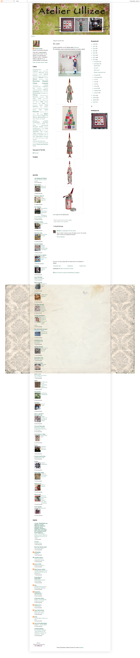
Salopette (35, 120)
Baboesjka (35, 74)
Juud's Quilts (37, 185)
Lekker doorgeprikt (44, 463)
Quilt (46, 113)
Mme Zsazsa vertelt (39, 569)
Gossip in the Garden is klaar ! (44, 475)
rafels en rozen (38, 222)
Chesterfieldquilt (37, 86)
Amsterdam (45, 71)
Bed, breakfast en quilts (40, 329)
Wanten (34, 139)
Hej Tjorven (37, 207)
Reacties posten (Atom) (67, 268)
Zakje (34, 146)
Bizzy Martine (38, 282)
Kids (43, 103)
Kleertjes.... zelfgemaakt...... (38, 592)
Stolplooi (46, 127)
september (97, 77)
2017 (94, 46)
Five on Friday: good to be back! (40, 618)
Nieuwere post (57, 266)
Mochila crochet (43, 485)
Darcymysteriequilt (37, 90)
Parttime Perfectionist (40, 547)
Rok (44, 117)
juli (95, 79)
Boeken (41, 77)
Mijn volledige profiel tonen (40, 62)
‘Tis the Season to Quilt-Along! (40, 180)
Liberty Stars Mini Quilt (44, 258)
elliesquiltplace (38, 340)
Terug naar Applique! (44, 295)
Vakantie (41, 134)
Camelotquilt (35, 85)
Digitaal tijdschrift (43, 91)
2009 (94, 97)
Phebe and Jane (38, 363)
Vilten (36, 138)
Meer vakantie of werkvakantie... (44, 332)
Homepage (70, 266)
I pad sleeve (37, 606)
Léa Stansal (44, 106)
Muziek (46, 109)
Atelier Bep (37, 391)
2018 (94, 44)
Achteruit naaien (38, 359)
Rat (37, 117)
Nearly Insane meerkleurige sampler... (44, 247)
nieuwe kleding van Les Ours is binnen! (44, 418)
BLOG (33, 36)
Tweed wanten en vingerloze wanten (39, 559)
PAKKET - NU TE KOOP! (40, 625)
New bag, (43, 508)
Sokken (34, 125)
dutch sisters (37, 507)
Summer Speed (38, 543)
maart (96, 88)
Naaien (36, 111)
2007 (94, 102)
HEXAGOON (37, 552)
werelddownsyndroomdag (39, 141)
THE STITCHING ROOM (40, 623)
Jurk (41, 102)
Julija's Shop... (38, 564)
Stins (35, 617)
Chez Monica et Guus (39, 434)
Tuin (41, 131)
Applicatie (41, 72)
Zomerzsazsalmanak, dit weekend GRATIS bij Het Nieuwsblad (40, 572)
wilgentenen (35, 142)
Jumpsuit (37, 101)
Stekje (36, 461)
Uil (44, 133)
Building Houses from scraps (40, 82)
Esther (59, 230)
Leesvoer (35, 108)
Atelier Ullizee (38, 48)
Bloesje (39, 76)
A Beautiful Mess (39, 598)
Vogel (46, 138)
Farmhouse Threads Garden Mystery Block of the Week (40, 429)
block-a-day (37, 374)
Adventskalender (37, 69)
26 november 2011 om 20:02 (68, 230)
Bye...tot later (43, 404)
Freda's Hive (37, 494)
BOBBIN (36, 266)
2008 (94, 100)
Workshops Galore (39, 457)
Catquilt (46, 85)
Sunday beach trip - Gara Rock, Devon (39, 612)
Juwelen (46, 101)
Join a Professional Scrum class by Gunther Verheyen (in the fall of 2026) (40, 536)
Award (46, 72)
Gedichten (35, 97)
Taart (46, 128)
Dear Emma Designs (44, 235)
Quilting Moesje (38, 244)
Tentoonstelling (37, 130)
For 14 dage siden (38, 548)
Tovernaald (37, 293)
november (97, 63)
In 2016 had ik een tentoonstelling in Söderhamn (44, 384)
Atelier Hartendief (39, 315)
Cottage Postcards (39, 426)
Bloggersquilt (45, 76)
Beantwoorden (61, 237)
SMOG (43, 123)
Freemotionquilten (44, 95)
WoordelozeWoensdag (42, 144)
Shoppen (66, 221)
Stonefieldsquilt (36, 128)
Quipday (39, 115)
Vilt (33, 138)
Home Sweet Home (39, 472)
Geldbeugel (42, 97)
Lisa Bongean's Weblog (40, 178)
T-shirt (42, 128)
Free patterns (38, 594)
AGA (47, 69)
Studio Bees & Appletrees (38, 578)
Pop (62, 221)
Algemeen (35, 71)
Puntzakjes (97, 65)
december (97, 61)
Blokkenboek (35, 77)
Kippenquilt (35, 105)
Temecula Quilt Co (39, 196)
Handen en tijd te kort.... (44, 285)
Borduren (46, 77)
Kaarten (35, 103)
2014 (94, 53)
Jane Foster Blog (39, 610)
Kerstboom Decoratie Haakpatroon (39, 580)
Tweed (34, 133)
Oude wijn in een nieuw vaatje (44, 349)
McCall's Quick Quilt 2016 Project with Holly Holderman (44, 499)
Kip (47, 103)
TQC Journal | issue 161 (43, 198)
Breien (35, 79)
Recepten (40, 117)
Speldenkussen (44, 125)
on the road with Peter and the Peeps (40, 376)
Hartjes (40, 100)
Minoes (34, 109)
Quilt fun (35, 115)
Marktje (46, 108)
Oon (35, 585)
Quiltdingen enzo (38, 358)
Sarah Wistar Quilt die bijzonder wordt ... (43, 308)
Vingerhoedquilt (41, 138)
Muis (40, 109)
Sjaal (34, 123)
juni (95, 81)
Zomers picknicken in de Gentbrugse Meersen (40, 587)
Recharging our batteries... (38, 342)
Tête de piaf (45, 130)
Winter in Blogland (43, 142)
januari (96, 93)
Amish (40, 71)
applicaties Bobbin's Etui (44, 269)
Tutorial (46, 131)
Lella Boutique (38, 277)
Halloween (45, 98)
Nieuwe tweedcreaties (99, 72)
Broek (46, 79)
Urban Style (37, 483)
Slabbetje (38, 123)
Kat (39, 103)
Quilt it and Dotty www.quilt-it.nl (39, 414)
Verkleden (45, 136)
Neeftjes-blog (38, 233)
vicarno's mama (38, 557)
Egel (47, 93)
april (95, 86)
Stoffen (41, 127)
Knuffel (59, 221)
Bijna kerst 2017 (44, 436)
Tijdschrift (36, 131)
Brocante (41, 79)
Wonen (34, 144)
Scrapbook (36, 122)
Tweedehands (39, 133)
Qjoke (36, 380)
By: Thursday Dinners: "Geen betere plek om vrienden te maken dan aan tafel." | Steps (40, 632)
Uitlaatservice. (44, 224)
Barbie (40, 74)
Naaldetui (42, 112)
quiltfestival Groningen (44, 393)
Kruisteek (35, 106)
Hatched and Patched (39, 456)
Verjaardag (39, 136)
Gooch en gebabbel (43, 186)
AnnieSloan (35, 72)
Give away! (96, 70)
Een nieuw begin (43, 365)
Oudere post (82, 266)
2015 (94, 51)
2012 (94, 57)
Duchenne (43, 93)
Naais (36, 445)
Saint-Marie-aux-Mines (39, 119)
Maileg (76, 47)
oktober (96, 75)
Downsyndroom (37, 93)
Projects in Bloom (39, 278)
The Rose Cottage (39, 304)
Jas (33, 101)
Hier (54, 214)
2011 (94, 59)
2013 (94, 55)
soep (47, 123)
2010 (94, 95)
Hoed (43, 100)
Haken (39, 98)
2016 (94, 48)
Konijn (46, 105)
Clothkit (39, 88)
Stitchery (35, 127)
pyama (41, 114)
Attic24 (36, 542)
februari (36, 553)
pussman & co (37, 605)
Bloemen (35, 76)
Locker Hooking (40, 108)
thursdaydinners (38, 628)
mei (95, 84)
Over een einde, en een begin (43, 448)
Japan (46, 100)
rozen (47, 117)
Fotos (35, 95)
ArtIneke (36, 402)
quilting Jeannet (38, 346)
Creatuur (46, 88)
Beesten (46, 74)
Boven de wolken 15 (39, 565)
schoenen (46, 120)
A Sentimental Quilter (40, 255)
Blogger (81, 647)
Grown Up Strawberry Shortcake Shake (40, 600)
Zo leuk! (96, 68)
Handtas (35, 100)
